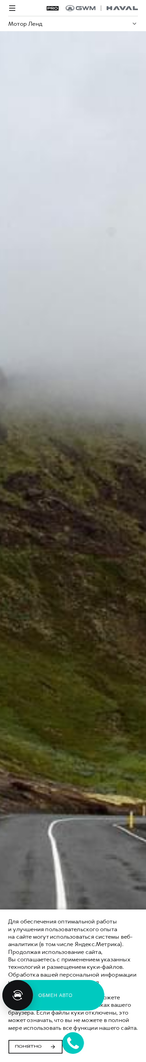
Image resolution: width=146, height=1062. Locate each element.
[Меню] (12, 8)
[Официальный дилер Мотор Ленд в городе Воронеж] (102, 8)
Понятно (28, 1046)
